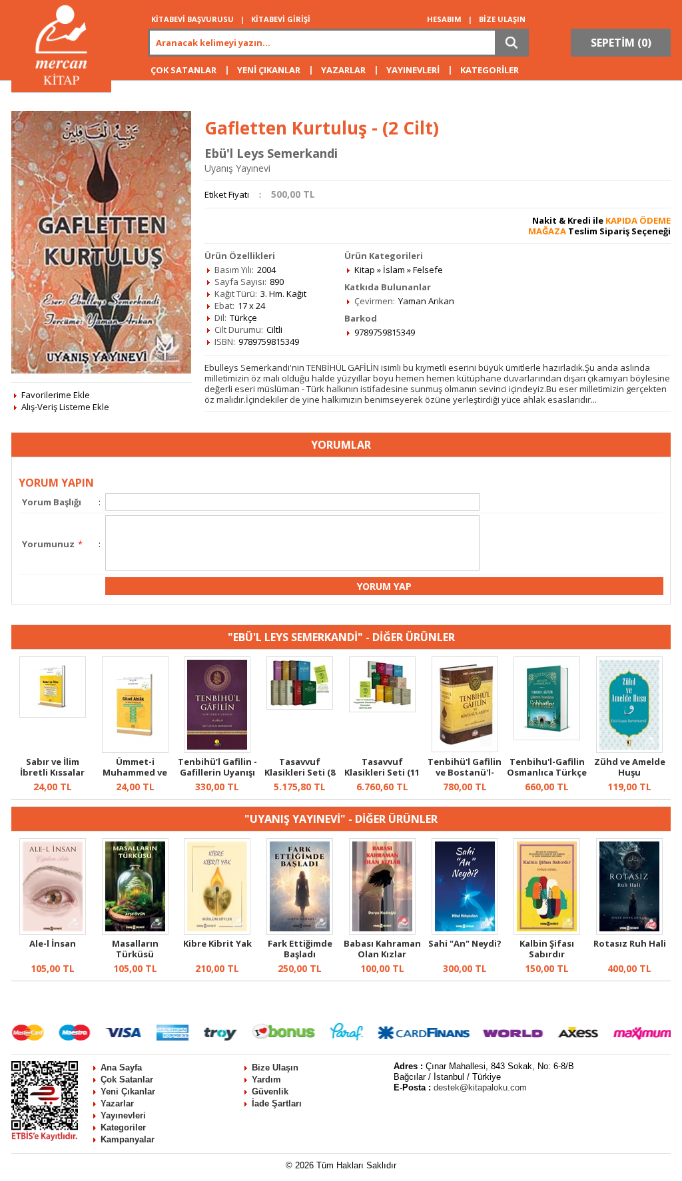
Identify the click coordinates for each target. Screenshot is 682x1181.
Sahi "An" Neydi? (465, 943)
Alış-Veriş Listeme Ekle (65, 407)
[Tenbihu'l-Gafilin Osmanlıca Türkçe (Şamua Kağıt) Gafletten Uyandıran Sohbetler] (546, 737)
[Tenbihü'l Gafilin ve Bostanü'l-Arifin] (465, 749)
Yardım (266, 1079)
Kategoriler (123, 1127)
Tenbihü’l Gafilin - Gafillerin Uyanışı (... (217, 772)
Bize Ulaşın (275, 1067)
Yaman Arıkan (426, 301)
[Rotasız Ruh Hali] (629, 931)
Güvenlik (270, 1091)
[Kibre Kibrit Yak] (217, 931)
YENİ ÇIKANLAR (268, 70)
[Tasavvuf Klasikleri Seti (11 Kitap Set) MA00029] (382, 709)
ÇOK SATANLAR (183, 70)
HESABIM (444, 19)
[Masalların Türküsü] (135, 931)
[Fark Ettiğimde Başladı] (299, 931)
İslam (394, 270)
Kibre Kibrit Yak (217, 943)
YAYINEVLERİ (413, 70)
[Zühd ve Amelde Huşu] (629, 750)
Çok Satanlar (127, 1079)
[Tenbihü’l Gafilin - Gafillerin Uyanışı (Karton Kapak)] (217, 750)
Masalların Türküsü (135, 948)
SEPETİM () (621, 42)
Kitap (364, 270)
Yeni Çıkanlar (128, 1091)
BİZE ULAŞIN (502, 19)
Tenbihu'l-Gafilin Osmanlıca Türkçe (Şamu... (547, 772)
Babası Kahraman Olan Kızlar (382, 948)
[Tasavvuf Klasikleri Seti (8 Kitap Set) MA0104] (299, 706)
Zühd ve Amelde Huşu (629, 767)
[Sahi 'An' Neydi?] (465, 931)
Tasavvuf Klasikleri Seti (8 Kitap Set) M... (299, 772)
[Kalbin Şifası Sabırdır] (546, 931)
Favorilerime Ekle (55, 395)
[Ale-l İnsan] (52, 931)
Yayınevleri (123, 1115)
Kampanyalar (128, 1139)
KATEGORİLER (489, 70)
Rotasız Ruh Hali (629, 943)
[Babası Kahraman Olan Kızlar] (382, 931)
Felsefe (428, 270)
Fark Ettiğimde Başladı (300, 948)
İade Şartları (277, 1103)
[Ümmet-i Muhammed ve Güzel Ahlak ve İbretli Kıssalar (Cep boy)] (135, 750)
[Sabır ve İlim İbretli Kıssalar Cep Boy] (52, 714)
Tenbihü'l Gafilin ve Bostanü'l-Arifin (465, 772)
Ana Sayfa (121, 1067)
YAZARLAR (343, 70)
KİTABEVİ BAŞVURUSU (192, 19)
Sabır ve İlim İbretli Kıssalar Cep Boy (52, 772)
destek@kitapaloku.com (480, 1087)
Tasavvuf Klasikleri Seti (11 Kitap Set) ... (382, 772)
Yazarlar (117, 1103)
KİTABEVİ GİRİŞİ (280, 19)
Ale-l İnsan (52, 943)
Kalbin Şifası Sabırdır (546, 948)
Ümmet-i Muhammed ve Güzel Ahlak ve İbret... (135, 778)
